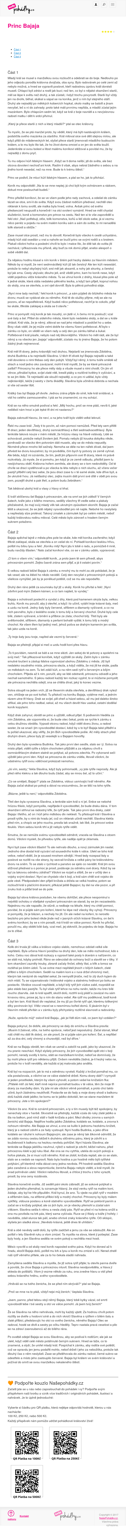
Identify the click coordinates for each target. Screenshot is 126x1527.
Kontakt (24, 1516)
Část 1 (17, 49)
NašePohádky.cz (108, 1518)
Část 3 (17, 56)
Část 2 (17, 53)
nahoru (10, 1519)
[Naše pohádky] (24, 8)
